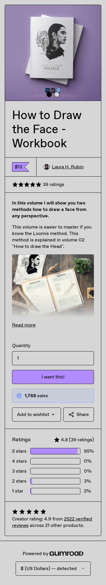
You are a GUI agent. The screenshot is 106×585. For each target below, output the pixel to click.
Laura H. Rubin (68, 167)
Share (83, 414)
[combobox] (36, 415)
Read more (24, 325)
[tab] (49, 94)
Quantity (21, 345)
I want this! (53, 377)
